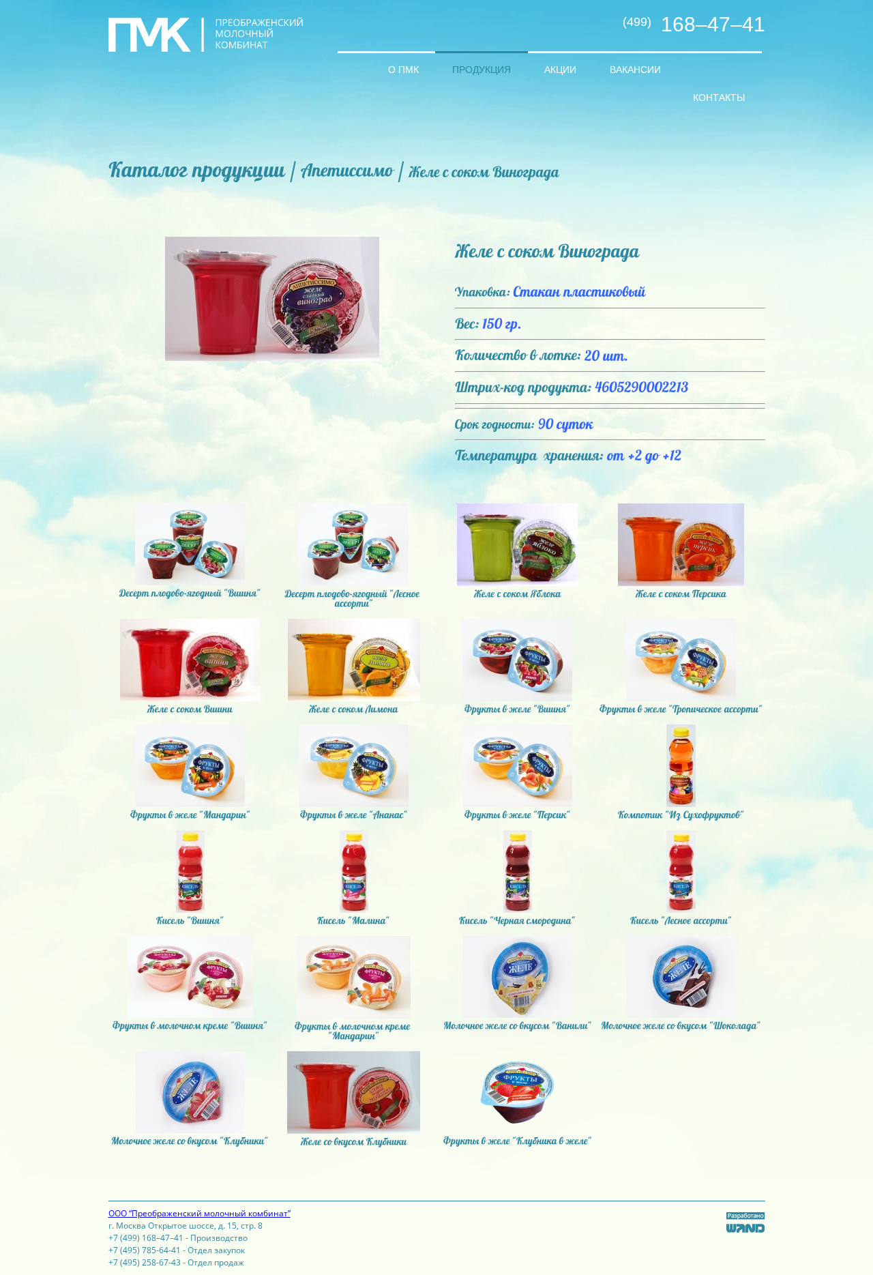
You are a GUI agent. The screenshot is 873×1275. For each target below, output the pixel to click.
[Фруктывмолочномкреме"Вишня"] (190, 1025)
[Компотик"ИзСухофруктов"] (681, 814)
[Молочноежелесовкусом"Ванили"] (517, 1025)
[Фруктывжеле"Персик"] (517, 814)
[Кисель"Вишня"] (190, 920)
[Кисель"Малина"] (353, 920)
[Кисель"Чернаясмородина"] (517, 920)
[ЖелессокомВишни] (190, 708)
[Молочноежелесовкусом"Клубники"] (190, 1140)
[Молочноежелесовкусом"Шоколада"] (681, 1025)
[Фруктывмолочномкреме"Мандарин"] (354, 1031)
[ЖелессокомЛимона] (353, 708)
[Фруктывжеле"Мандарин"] (190, 814)
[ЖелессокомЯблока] (517, 593)
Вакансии (635, 69)
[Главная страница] (355, 59)
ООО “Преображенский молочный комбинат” (199, 1213)
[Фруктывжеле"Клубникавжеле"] (517, 1140)
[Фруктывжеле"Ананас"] (354, 814)
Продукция (481, 69)
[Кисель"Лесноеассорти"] (681, 920)
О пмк (403, 69)
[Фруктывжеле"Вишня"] (517, 708)
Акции (560, 69)
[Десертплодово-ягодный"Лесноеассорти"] (353, 598)
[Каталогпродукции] (196, 169)
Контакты (719, 97)
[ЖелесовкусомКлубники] (354, 1141)
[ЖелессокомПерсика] (681, 593)
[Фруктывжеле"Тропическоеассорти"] (681, 708)
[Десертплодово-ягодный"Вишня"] (190, 592)
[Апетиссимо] (347, 169)
